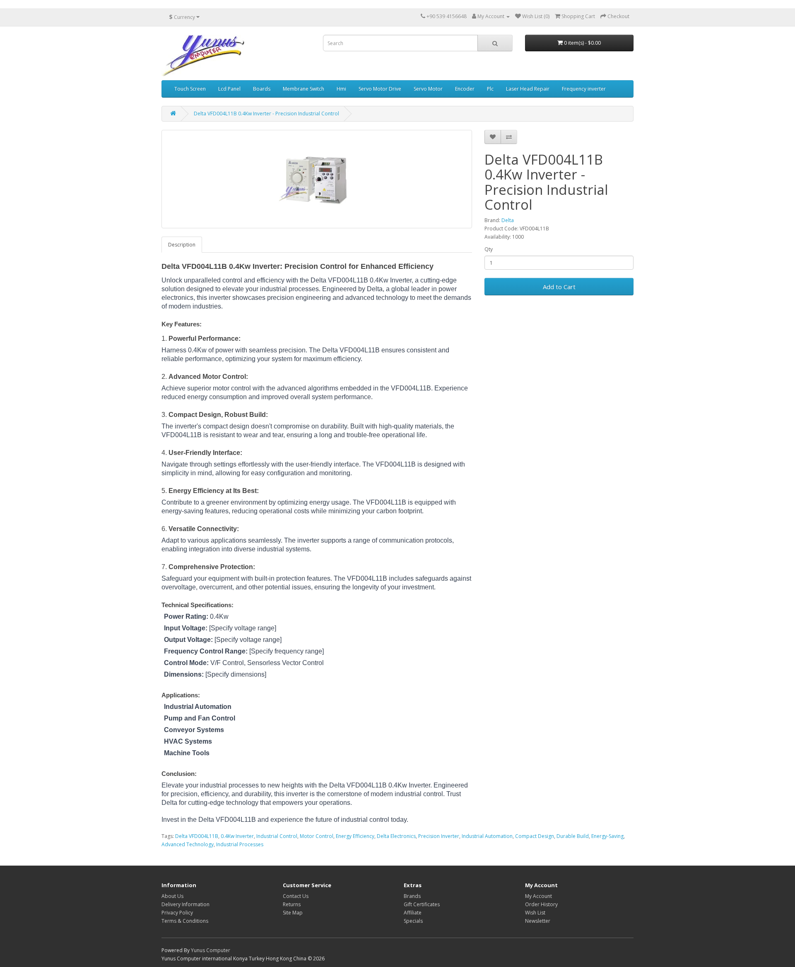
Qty (488, 249)
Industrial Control (276, 836)
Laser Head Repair (527, 88)
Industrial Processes (239, 844)
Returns (292, 904)
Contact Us (295, 896)
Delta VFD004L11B (196, 836)
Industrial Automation (487, 836)
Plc (490, 88)
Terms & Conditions (184, 920)
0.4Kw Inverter (237, 836)
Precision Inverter (438, 836)
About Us (172, 896)
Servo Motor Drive (380, 88)
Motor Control (316, 836)
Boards (261, 88)
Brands (412, 896)
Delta (507, 220)
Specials (413, 920)
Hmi (341, 88)
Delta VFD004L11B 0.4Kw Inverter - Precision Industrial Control (266, 113)
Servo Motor (428, 88)
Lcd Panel (229, 88)
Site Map (293, 912)
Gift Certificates (422, 904)
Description (181, 244)
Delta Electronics (396, 836)
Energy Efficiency (355, 836)
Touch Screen (190, 88)
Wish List (535, 912)
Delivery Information (185, 904)
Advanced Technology (187, 844)
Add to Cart (559, 286)
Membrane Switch (303, 88)
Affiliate (413, 912)
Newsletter (537, 920)
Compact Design (534, 836)
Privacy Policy (177, 912)
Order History (541, 904)
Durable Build (572, 836)
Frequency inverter (584, 88)
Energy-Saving (607, 836)
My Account (538, 896)
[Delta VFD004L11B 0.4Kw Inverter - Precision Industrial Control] (316, 179)
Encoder (465, 88)
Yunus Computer (210, 950)
